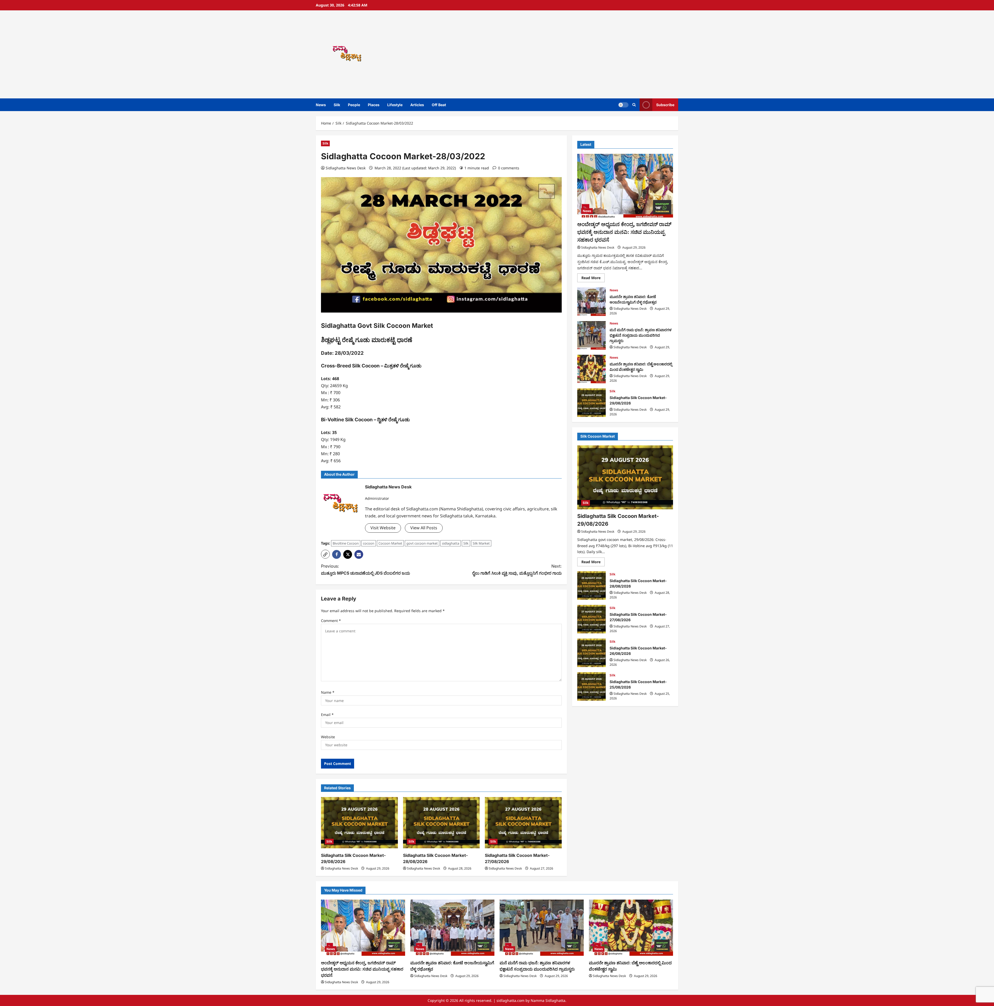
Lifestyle (395, 105)
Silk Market (481, 543)
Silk (337, 105)
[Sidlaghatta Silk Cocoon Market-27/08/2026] (523, 822)
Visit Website (383, 528)
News (321, 105)
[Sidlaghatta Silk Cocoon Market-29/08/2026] (359, 822)
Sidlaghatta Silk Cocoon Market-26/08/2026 (591, 653)
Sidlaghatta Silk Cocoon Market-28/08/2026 (591, 585)
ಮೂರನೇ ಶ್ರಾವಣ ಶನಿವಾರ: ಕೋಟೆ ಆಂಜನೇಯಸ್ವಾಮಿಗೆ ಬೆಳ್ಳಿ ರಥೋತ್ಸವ (591, 301)
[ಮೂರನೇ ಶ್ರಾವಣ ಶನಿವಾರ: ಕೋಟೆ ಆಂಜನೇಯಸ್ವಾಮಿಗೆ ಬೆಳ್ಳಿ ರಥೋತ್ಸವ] (452, 928)
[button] (634, 105)
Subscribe (665, 105)
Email (327, 714)
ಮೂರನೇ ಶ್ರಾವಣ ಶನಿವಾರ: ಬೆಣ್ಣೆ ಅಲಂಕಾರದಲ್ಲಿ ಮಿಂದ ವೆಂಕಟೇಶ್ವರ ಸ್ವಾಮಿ (591, 369)
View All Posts (423, 528)
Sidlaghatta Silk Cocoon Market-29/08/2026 (591, 402)
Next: (517, 569)
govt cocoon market (422, 543)
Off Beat (439, 105)
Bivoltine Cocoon (346, 543)
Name (327, 692)
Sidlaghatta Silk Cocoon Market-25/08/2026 (591, 686)
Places (373, 105)
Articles (417, 105)
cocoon (368, 543)
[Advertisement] (570, 54)
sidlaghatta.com (510, 1000)
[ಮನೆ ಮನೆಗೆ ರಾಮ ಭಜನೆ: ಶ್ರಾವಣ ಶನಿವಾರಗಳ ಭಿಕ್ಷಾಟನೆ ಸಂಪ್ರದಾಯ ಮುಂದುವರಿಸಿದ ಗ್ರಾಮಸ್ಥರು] (542, 928)
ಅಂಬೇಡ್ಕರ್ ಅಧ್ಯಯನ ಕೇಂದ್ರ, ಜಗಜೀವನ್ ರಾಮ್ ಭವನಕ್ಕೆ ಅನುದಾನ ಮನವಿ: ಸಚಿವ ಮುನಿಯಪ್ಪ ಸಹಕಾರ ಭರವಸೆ (624, 232)
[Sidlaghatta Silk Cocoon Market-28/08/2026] (441, 822)
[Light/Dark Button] (623, 104)
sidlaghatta (450, 543)
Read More (593, 278)
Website (328, 736)
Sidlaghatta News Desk (346, 167)
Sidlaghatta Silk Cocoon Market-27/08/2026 (591, 619)
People (354, 105)
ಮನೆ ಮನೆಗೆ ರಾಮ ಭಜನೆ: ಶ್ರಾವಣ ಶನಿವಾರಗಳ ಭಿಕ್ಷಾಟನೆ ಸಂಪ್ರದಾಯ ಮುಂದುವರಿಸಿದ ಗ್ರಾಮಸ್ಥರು (591, 335)
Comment (331, 620)
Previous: (365, 569)
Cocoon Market (390, 543)
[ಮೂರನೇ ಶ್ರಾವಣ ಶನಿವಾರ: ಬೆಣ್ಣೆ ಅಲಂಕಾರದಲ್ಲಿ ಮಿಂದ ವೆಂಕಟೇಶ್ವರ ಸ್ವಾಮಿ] (631, 928)
